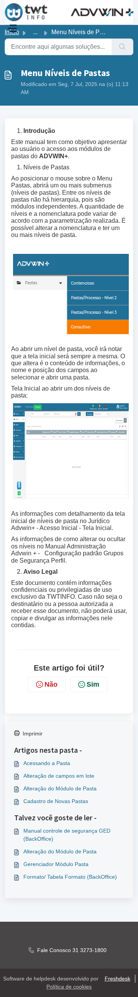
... (35, 32)
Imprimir (33, 733)
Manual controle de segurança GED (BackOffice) (66, 835)
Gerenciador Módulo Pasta (56, 864)
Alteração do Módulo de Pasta (60, 788)
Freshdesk (117, 978)
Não (51, 684)
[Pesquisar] (122, 46)
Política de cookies (69, 987)
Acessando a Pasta (46, 763)
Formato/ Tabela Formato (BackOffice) (70, 877)
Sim (93, 684)
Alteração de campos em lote (58, 776)
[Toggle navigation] (12, 28)
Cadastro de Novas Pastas (55, 801)
